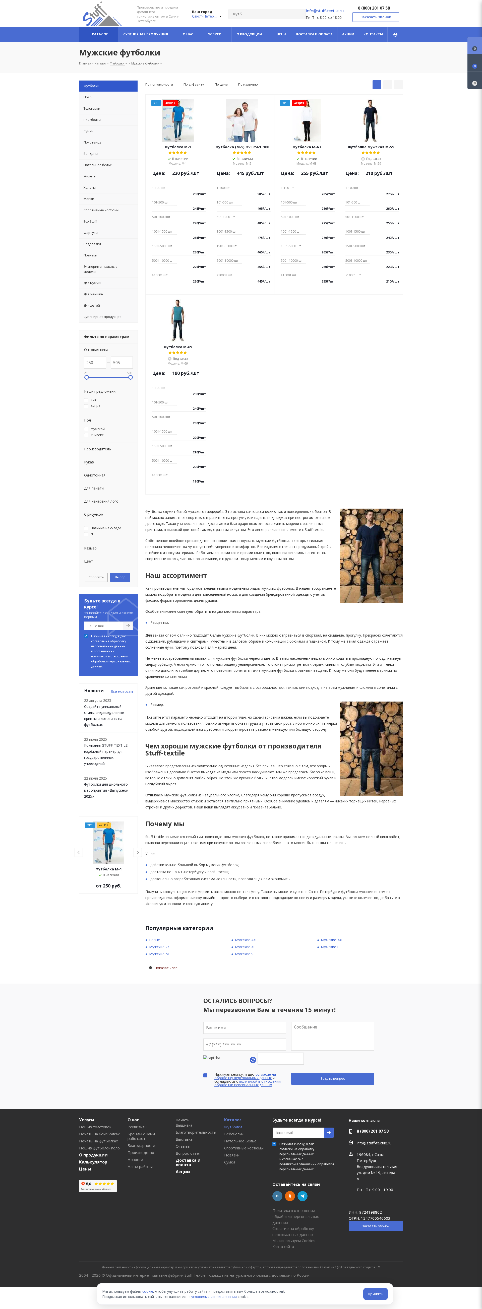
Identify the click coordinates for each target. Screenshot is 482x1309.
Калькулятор (93, 1162)
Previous (79, 852)
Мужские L (330, 946)
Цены (85, 1169)
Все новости (121, 691)
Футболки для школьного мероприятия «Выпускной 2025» (106, 790)
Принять (375, 1293)
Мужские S (244, 953)
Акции (183, 1171)
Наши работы (140, 1166)
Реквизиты (137, 1127)
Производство (141, 1152)
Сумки (229, 1162)
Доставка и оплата (188, 1162)
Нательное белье (240, 1141)
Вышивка (184, 1125)
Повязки (231, 1155)
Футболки (233, 1127)
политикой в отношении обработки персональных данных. (111, 661)
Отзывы (183, 1146)
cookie (147, 1291)
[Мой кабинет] (395, 34)
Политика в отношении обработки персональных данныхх (295, 1216)
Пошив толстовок (95, 1127)
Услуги (86, 1120)
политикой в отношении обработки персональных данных (247, 1083)
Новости (135, 1159)
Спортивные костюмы (244, 1148)
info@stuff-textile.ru (325, 10)
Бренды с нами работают (141, 1136)
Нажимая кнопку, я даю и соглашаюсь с (111, 651)
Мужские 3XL (332, 939)
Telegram (302, 1196)
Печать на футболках (98, 1141)
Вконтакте (277, 1196)
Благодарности (141, 1145)
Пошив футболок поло (99, 1148)
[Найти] (300, 14)
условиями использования (214, 1296)
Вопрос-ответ (188, 1153)
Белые (154, 939)
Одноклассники (290, 1196)
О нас (133, 1120)
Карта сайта (283, 1246)
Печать (183, 1120)
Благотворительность (196, 1132)
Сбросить (96, 577)
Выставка (184, 1139)
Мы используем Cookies (293, 1240)
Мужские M (159, 953)
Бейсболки (234, 1134)
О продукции (93, 1155)
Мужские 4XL (246, 939)
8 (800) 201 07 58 (374, 8)
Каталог (233, 1120)
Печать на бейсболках (99, 1134)
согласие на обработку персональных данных (108, 643)
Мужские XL (245, 946)
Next (138, 852)
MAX (315, 1196)
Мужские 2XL (160, 946)
